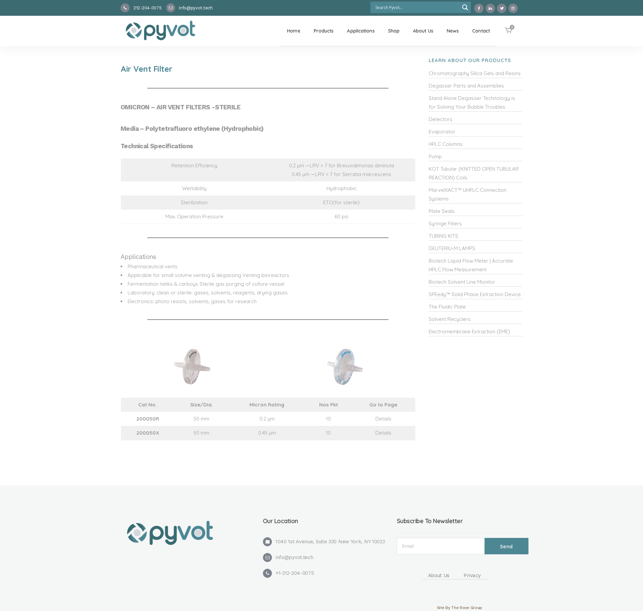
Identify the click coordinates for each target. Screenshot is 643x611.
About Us (439, 575)
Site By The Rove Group (459, 607)
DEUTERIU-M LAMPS (452, 248)
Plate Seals (441, 211)
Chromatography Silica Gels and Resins (475, 73)
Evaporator (442, 131)
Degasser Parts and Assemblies (466, 85)
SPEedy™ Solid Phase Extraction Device (475, 294)
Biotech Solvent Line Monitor (462, 282)
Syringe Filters (445, 223)
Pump (435, 156)
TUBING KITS (443, 236)
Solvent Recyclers (450, 319)
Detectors (440, 119)
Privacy (472, 575)
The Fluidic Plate (447, 306)
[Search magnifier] (465, 7)
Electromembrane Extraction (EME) (469, 331)
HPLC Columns (445, 144)
